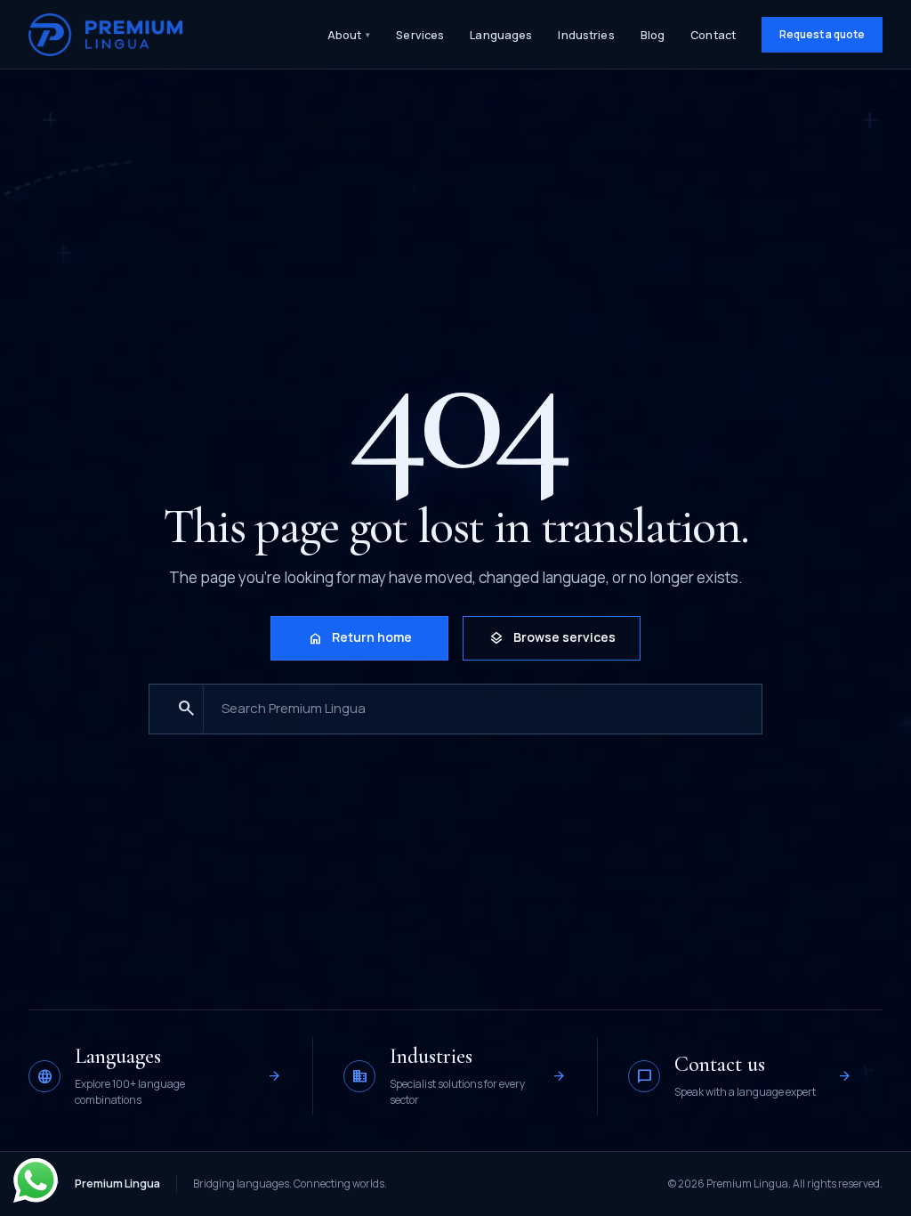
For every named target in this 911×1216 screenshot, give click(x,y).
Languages (501, 35)
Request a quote (822, 34)
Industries (586, 35)
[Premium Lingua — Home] (105, 34)
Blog (653, 35)
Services (420, 35)
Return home (359, 638)
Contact (713, 35)
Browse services (552, 638)
